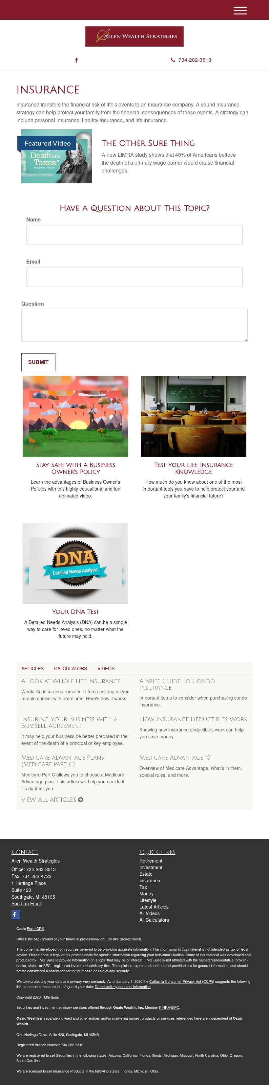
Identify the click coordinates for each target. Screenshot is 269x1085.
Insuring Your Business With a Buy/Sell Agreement (69, 722)
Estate (146, 873)
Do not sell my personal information (123, 986)
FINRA (164, 1007)
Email (33, 261)
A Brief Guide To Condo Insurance (177, 684)
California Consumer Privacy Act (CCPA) (181, 981)
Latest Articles (154, 906)
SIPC (175, 1007)
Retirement (150, 860)
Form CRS (35, 928)
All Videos (149, 913)
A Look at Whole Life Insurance (70, 681)
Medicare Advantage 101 (175, 757)
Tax (143, 887)
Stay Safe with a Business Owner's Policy (75, 468)
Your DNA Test (75, 612)
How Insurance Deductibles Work (193, 719)
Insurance (149, 880)
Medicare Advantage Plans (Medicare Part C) (62, 761)
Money (146, 893)
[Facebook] (76, 60)
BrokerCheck (130, 938)
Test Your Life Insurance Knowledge (193, 468)
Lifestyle (147, 900)
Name (33, 219)
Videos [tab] (105, 668)
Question (32, 303)
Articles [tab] (32, 668)
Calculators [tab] (70, 668)
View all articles (49, 799)
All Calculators (154, 919)
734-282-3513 (194, 59)
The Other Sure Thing (148, 143)
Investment (150, 867)
